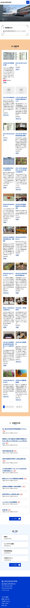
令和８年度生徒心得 (8, 451)
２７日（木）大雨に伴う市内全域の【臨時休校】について (21, 99)
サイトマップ (6, 590)
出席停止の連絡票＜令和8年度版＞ (12, 486)
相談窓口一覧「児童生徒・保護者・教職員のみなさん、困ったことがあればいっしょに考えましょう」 (14, 441)
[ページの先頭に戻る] (28, 606)
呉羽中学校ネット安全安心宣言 (11, 494)
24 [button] (17, 407)
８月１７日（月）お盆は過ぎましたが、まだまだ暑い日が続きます (21, 170)
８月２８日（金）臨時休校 (9, 97)
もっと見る (14, 519)
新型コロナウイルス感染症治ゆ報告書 (13, 478)
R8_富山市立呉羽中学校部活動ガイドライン (14, 429)
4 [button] (9, 407)
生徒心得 (5, 510)
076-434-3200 (8, 586)
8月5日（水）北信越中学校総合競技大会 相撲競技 (8, 239)
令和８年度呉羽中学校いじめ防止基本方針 (14, 459)
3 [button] (7, 407)
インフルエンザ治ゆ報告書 (9, 502)
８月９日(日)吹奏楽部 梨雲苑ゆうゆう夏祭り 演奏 (21, 206)
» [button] (21, 407)
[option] (15, 13)
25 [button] (19, 407)
